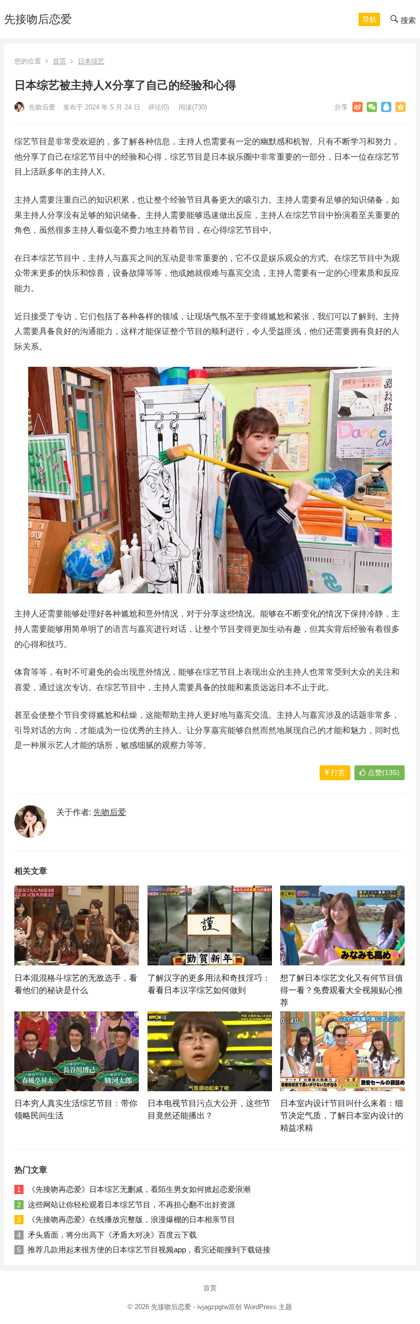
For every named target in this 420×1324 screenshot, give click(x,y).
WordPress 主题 (268, 1307)
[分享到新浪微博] (357, 107)
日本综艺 (91, 61)
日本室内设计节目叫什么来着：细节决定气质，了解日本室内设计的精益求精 (341, 1115)
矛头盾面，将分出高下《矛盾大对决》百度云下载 (112, 1234)
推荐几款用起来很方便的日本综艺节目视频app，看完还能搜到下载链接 (149, 1249)
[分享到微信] (372, 107)
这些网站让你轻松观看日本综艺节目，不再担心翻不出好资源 (131, 1204)
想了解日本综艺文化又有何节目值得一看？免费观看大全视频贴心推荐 (341, 990)
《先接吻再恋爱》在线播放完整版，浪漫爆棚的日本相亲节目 (131, 1219)
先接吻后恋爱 (38, 19)
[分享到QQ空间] (400, 107)
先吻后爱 (41, 107)
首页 (59, 61)
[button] (369, 19)
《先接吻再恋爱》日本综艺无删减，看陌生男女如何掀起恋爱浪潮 (139, 1189)
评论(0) (158, 107)
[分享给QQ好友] (386, 107)
